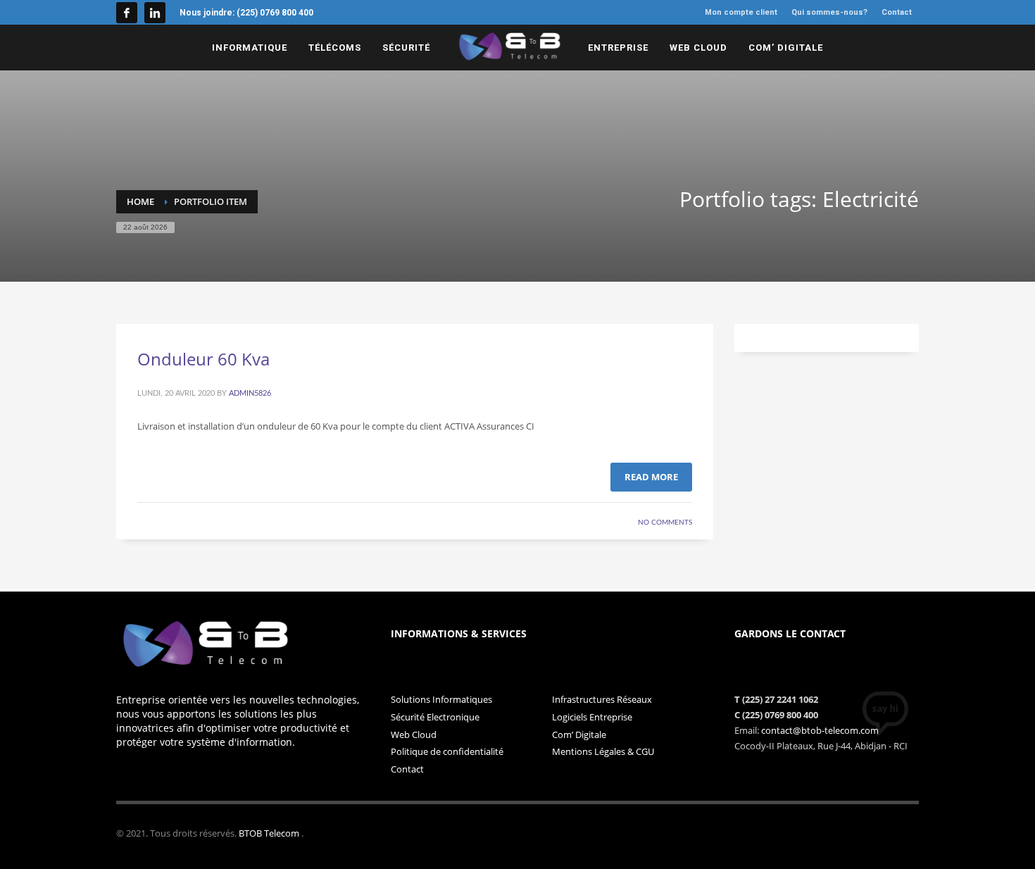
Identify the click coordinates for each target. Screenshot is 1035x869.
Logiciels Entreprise (592, 717)
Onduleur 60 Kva (203, 358)
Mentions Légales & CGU (603, 751)
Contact (407, 769)
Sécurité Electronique (435, 717)
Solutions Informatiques (441, 699)
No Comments (665, 522)
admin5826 (250, 393)
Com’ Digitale (579, 734)
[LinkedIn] (154, 12)
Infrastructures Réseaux (602, 699)
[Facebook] (126, 12)
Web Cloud (414, 734)
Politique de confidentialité (447, 751)
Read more (651, 476)
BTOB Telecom (270, 833)
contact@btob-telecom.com (820, 730)
